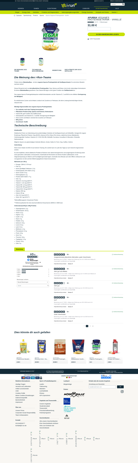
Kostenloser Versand (39, 1)
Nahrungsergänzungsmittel (70, 12)
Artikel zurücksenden (22, 388)
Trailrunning (43, 386)
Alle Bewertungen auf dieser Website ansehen (33, 266)
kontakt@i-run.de (20, 425)
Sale (117, 8)
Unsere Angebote (45, 404)
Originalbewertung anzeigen (60, 263)
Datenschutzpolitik (21, 398)
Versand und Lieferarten (23, 386)
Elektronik (51, 8)
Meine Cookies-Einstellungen (24, 395)
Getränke (36, 12)
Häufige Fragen (20, 384)
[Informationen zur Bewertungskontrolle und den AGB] (40, 262)
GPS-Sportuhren (45, 395)
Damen (36, 8)
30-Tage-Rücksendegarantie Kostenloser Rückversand (55, 372)
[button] (99, 28)
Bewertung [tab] (19, 249)
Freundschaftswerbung (47, 410)
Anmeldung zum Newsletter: (97, 384)
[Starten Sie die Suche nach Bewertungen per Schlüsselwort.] (48, 286)
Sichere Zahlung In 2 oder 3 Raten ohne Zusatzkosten (111, 372)
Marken (114, 12)
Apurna (42, 15)
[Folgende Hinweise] (93, 326)
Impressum (19, 402)
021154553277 (20, 423)
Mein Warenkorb (117, 1)
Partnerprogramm (45, 413)
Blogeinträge (68, 384)
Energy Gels (26, 12)
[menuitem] (17, 12)
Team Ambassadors (21, 415)
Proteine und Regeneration (50, 12)
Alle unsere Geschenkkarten (49, 421)
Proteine (35, 15)
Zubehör (86, 8)
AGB (17, 391)
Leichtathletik (44, 391)
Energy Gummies (87, 12)
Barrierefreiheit (20, 400)
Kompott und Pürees (102, 12)
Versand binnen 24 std (27, 371)
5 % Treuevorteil (83, 371)
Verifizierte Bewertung (118, 254)
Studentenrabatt (45, 406)
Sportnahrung (102, 8)
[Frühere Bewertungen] (84, 326)
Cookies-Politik (20, 393)
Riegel (17, 12)
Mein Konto (100, 1)
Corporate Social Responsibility (25, 413)
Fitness (42, 393)
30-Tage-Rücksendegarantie (22, 1)
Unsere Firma (19, 410)
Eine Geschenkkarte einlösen (49, 423)
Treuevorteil (43, 408)
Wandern (42, 388)
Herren (21, 8)
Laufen (42, 384)
